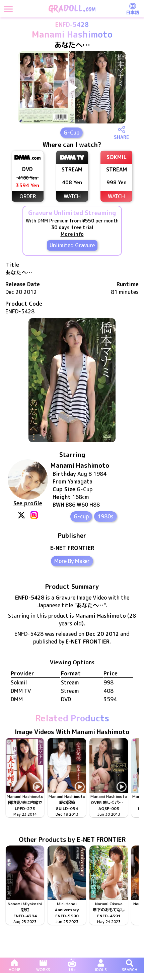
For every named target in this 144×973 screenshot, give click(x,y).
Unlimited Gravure (72, 245)
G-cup (81, 516)
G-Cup (71, 132)
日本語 (132, 12)
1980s (105, 516)
